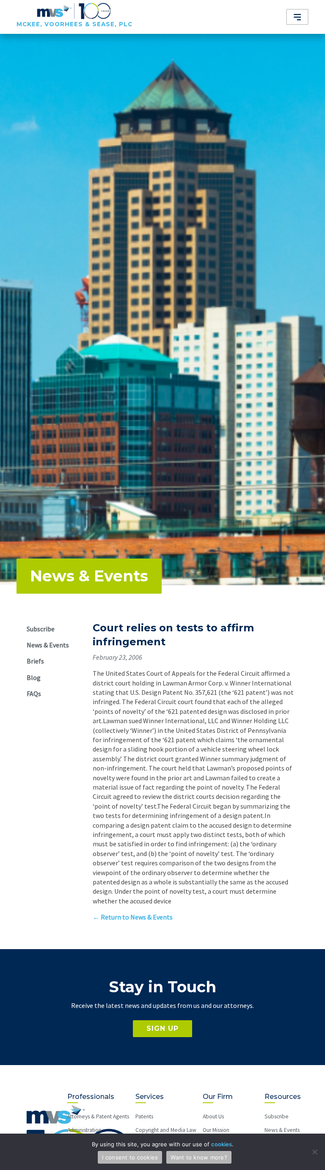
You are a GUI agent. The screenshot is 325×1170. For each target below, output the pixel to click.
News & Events (89, 576)
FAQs (34, 693)
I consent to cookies (130, 1157)
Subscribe (41, 629)
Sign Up (162, 1028)
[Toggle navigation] (297, 17)
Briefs (35, 661)
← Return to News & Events (133, 917)
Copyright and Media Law (165, 1130)
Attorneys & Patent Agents (98, 1116)
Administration (84, 1130)
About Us (213, 1116)
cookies (221, 1144)
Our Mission (216, 1130)
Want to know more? (199, 1157)
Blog (34, 677)
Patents (144, 1116)
